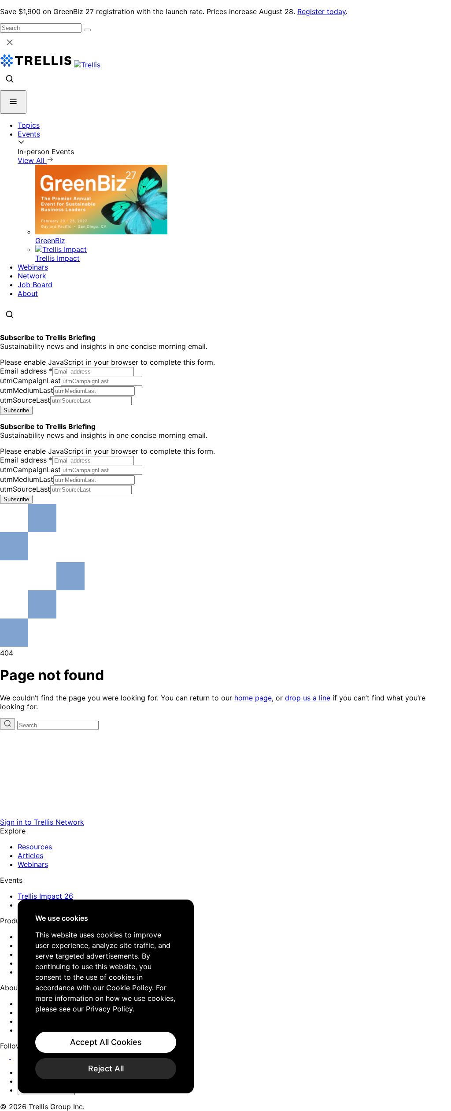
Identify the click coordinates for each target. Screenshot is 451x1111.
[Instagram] (16, 1056)
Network (32, 275)
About (28, 293)
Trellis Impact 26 (45, 896)
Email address (26, 371)
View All (32, 160)
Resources (35, 846)
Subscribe (16, 410)
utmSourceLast (25, 400)
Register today (321, 11)
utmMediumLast (26, 390)
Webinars (33, 267)
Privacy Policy (109, 1008)
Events (29, 134)
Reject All (106, 1068)
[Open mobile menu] (13, 102)
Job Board (35, 284)
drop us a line (307, 697)
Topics (29, 125)
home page (253, 697)
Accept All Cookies (106, 1042)
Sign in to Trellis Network (42, 822)
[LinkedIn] (5, 1056)
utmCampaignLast (30, 380)
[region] (106, 996)
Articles (30, 855)
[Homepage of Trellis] (225, 813)
